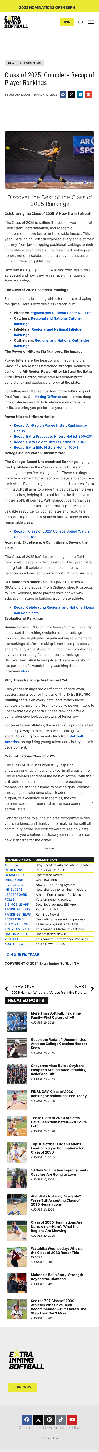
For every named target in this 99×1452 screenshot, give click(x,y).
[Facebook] (27, 1420)
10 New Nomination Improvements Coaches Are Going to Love (59, 1172)
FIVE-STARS (14, 885)
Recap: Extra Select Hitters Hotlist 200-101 (50, 442)
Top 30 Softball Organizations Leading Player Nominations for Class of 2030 (57, 1148)
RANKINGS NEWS (18, 914)
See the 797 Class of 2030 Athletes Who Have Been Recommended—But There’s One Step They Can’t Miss (58, 1307)
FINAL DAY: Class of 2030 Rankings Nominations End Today (59, 1093)
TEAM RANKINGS (17, 924)
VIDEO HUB (13, 939)
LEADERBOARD (16, 894)
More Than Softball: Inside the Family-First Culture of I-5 (56, 1015)
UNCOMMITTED (17, 934)
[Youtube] (72, 1420)
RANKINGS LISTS (18, 909)
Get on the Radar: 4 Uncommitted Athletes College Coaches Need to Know (59, 1043)
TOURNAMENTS (17, 929)
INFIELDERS (14, 889)
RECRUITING (14, 919)
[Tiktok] (61, 1420)
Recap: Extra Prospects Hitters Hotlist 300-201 (53, 436)
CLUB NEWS (14, 870)
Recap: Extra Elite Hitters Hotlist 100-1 (46, 447)
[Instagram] (49, 1420)
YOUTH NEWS (15, 944)
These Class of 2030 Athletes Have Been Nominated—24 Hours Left (59, 1122)
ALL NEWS (12, 865)
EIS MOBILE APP (17, 904)
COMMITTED (14, 875)
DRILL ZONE (14, 880)
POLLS (10, 899)
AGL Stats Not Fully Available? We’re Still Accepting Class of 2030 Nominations (56, 1200)
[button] (63, 94)
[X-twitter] (38, 1420)
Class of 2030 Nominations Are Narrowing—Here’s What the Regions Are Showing (56, 1226)
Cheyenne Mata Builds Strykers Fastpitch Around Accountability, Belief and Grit (58, 1069)
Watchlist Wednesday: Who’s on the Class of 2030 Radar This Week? (57, 1252)
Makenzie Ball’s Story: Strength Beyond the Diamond (57, 1277)
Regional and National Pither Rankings (61, 313)
